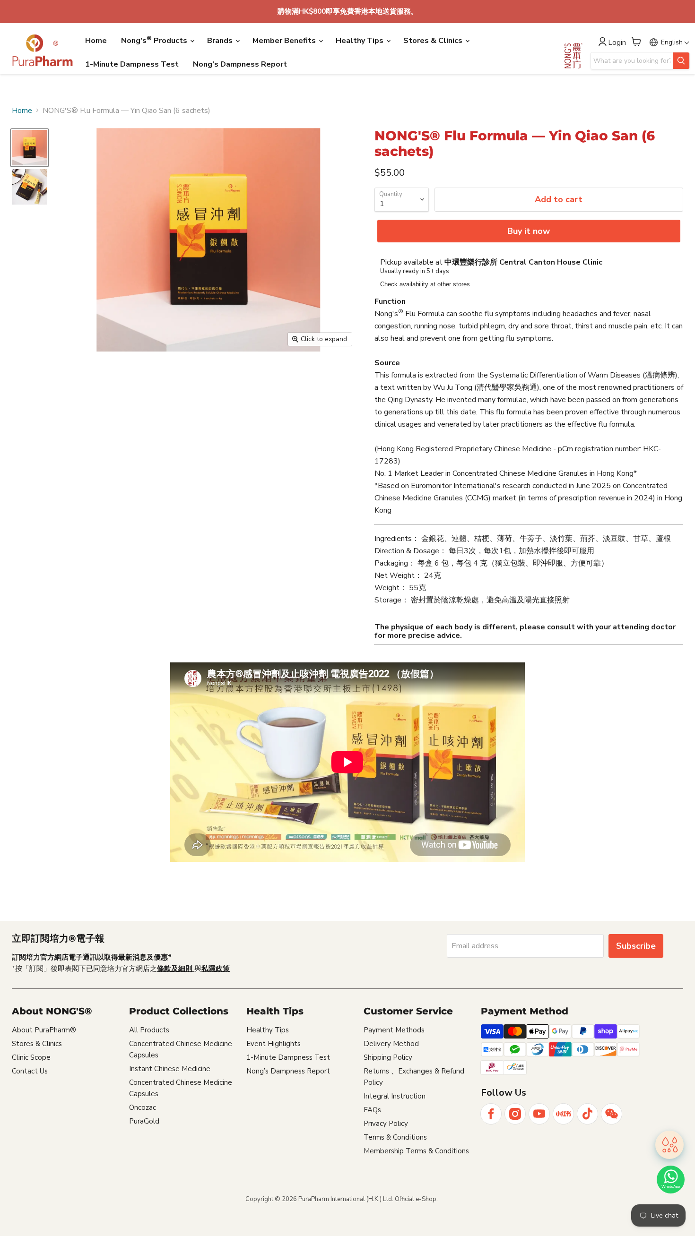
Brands (221, 40)
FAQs (372, 1110)
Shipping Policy (388, 1057)
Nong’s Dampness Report (240, 64)
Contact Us (30, 1071)
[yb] (539, 1113)
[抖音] (587, 1113)
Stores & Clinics (433, 40)
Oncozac (142, 1107)
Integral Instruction (395, 1096)
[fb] (491, 1113)
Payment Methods (394, 1030)
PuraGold (144, 1121)
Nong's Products (155, 40)
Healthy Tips (360, 40)
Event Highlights (273, 1043)
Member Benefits (285, 40)
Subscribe (636, 946)
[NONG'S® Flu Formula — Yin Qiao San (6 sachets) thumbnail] (29, 147)
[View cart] (636, 41)
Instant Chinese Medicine (169, 1068)
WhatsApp (670, 1186)
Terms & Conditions (395, 1137)
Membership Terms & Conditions (416, 1151)
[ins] (515, 1113)
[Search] (681, 60)
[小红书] (563, 1113)
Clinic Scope (31, 1057)
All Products (149, 1030)
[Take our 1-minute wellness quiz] (669, 1146)
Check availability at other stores (425, 284)
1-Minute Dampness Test (132, 64)
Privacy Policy (386, 1123)
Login (617, 43)
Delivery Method (391, 1043)
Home (96, 40)
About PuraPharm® (44, 1030)
